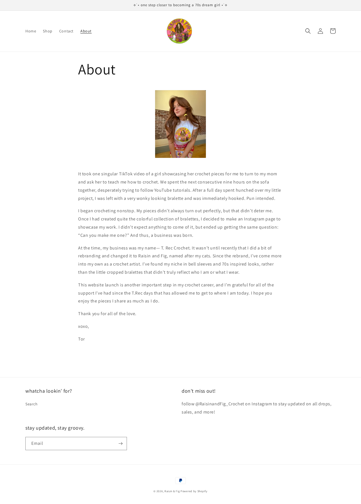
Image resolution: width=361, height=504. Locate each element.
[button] (308, 31)
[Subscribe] (120, 443)
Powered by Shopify (194, 491)
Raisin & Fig (172, 491)
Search (31, 403)
